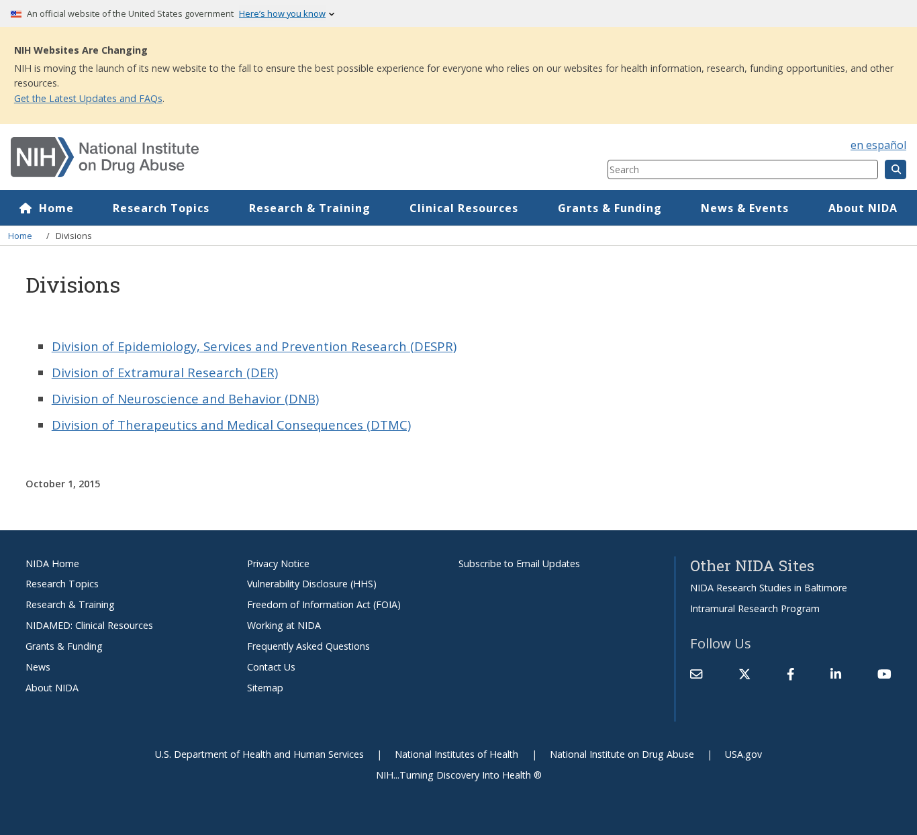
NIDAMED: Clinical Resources (89, 625)
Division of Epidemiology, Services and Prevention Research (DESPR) (254, 346)
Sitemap (265, 687)
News (38, 666)
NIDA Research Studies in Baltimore (768, 587)
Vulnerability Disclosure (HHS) (312, 583)
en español (878, 145)
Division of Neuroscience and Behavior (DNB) (185, 398)
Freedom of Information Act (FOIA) (324, 604)
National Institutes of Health (456, 754)
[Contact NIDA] (696, 674)
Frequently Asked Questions (308, 646)
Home (56, 208)
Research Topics (161, 208)
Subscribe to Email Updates (519, 563)
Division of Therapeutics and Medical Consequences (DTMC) (231, 424)
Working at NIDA (284, 625)
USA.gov (743, 754)
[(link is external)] (744, 674)
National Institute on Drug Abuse (622, 754)
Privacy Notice (278, 563)
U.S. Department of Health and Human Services (259, 754)
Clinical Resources (463, 208)
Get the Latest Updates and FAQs (88, 98)
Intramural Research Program (755, 608)
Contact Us (271, 666)
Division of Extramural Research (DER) (165, 372)
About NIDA (863, 208)
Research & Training (310, 208)
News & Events (745, 208)
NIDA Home (52, 563)
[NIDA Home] (259, 157)
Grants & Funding (610, 208)
